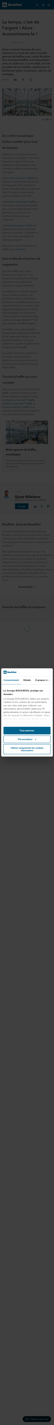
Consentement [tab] (11, 680)
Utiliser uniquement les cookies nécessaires (27, 749)
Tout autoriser (27, 730)
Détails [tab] (27, 680)
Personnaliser (25, 739)
